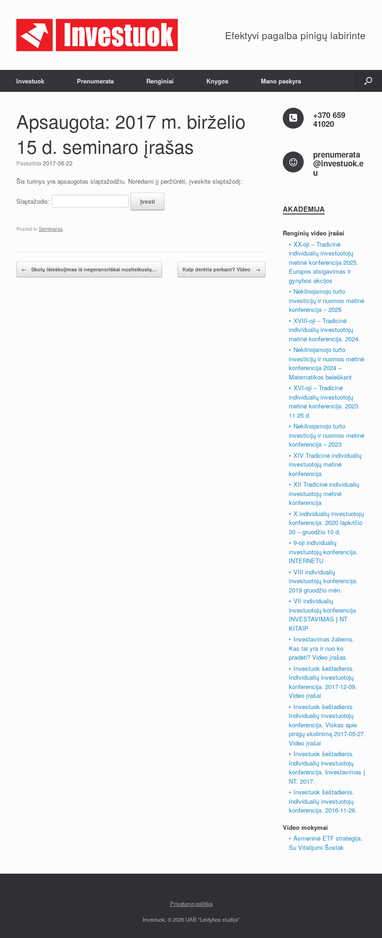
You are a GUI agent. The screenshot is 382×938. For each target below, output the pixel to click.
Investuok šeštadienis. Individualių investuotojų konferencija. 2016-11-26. (323, 800)
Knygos (217, 80)
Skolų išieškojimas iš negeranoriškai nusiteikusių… (89, 269)
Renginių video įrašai (313, 232)
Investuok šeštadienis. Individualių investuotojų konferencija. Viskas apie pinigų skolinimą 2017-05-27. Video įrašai (327, 724)
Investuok (30, 80)
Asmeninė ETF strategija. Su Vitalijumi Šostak (325, 843)
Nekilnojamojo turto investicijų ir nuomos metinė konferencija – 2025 (326, 300)
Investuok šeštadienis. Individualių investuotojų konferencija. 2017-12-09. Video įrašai (323, 682)
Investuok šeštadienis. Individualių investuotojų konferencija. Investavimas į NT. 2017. (327, 767)
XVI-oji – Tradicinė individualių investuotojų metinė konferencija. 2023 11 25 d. (323, 401)
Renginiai (160, 80)
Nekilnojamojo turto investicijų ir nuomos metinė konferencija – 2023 (326, 434)
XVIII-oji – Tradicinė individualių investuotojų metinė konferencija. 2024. (324, 329)
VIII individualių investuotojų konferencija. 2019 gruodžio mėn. (323, 580)
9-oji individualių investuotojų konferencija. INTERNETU (323, 551)
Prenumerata (95, 80)
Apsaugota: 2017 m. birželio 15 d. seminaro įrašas (131, 133)
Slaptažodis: (34, 201)
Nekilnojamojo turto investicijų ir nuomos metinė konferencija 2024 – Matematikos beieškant (326, 363)
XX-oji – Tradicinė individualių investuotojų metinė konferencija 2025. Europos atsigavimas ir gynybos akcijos (323, 262)
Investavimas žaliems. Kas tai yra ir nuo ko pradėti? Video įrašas (322, 648)
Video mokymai (305, 827)
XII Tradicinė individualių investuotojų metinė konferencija (324, 493)
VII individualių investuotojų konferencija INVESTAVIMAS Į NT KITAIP (322, 614)
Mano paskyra (281, 80)
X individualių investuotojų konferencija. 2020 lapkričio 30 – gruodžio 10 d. (326, 522)
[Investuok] (97, 35)
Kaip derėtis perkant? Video (221, 269)
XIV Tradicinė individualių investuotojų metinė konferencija (325, 464)
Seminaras (51, 228)
